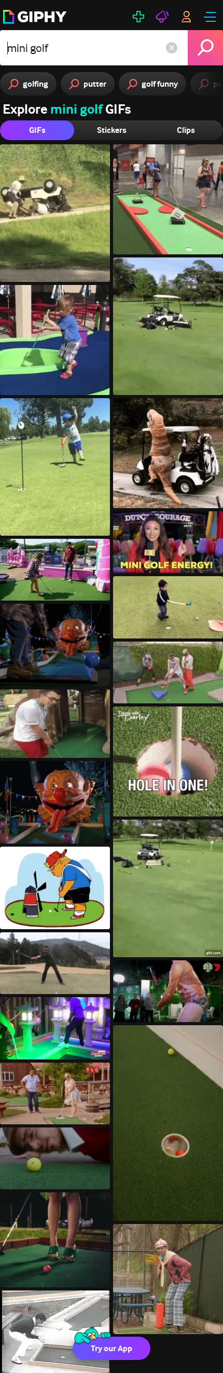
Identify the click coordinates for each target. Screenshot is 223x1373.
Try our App (111, 1348)
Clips (186, 130)
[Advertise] (162, 16)
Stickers (112, 130)
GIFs (37, 130)
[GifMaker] (138, 16)
